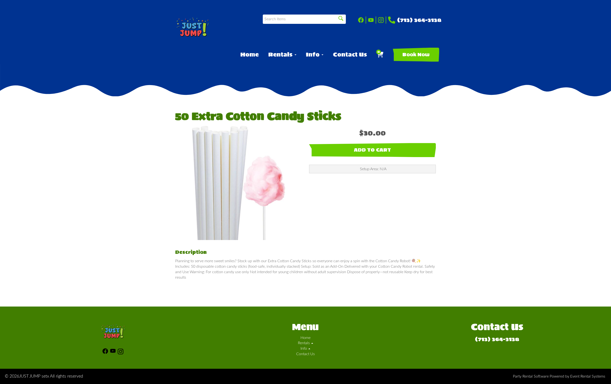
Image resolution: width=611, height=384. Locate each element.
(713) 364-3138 (419, 20)
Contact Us (350, 55)
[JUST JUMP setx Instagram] (382, 20)
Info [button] (313, 55)
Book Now (416, 54)
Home (249, 55)
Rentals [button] (281, 55)
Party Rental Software (531, 376)
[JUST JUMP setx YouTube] (372, 20)
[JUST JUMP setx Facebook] (362, 20)
